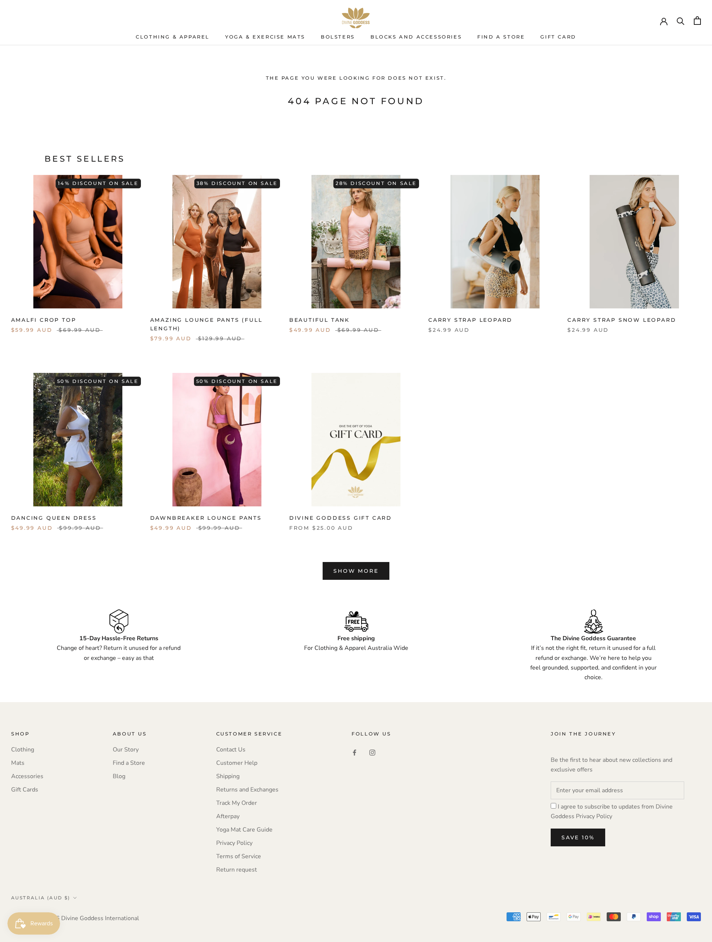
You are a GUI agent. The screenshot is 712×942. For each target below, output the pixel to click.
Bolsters (338, 37)
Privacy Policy (234, 843)
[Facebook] (354, 752)
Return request (236, 870)
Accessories (27, 776)
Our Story (126, 750)
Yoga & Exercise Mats (265, 37)
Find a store (501, 37)
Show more (355, 571)
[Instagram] (372, 752)
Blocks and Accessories (416, 37)
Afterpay (228, 816)
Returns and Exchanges (247, 790)
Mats (17, 763)
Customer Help (236, 763)
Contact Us (230, 750)
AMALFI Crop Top (43, 320)
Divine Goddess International (100, 918)
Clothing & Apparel (173, 37)
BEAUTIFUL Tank (319, 320)
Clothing (22, 750)
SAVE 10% (577, 837)
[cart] (697, 20)
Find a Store (129, 763)
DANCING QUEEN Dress (54, 518)
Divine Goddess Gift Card (340, 518)
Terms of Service (238, 856)
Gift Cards (24, 790)
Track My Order (236, 803)
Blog (119, 776)
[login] (664, 20)
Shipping (228, 776)
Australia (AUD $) (40, 897)
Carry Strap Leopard (470, 320)
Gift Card (558, 37)
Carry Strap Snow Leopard (621, 320)
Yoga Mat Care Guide (244, 830)
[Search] (681, 20)
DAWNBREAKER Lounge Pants (206, 518)
